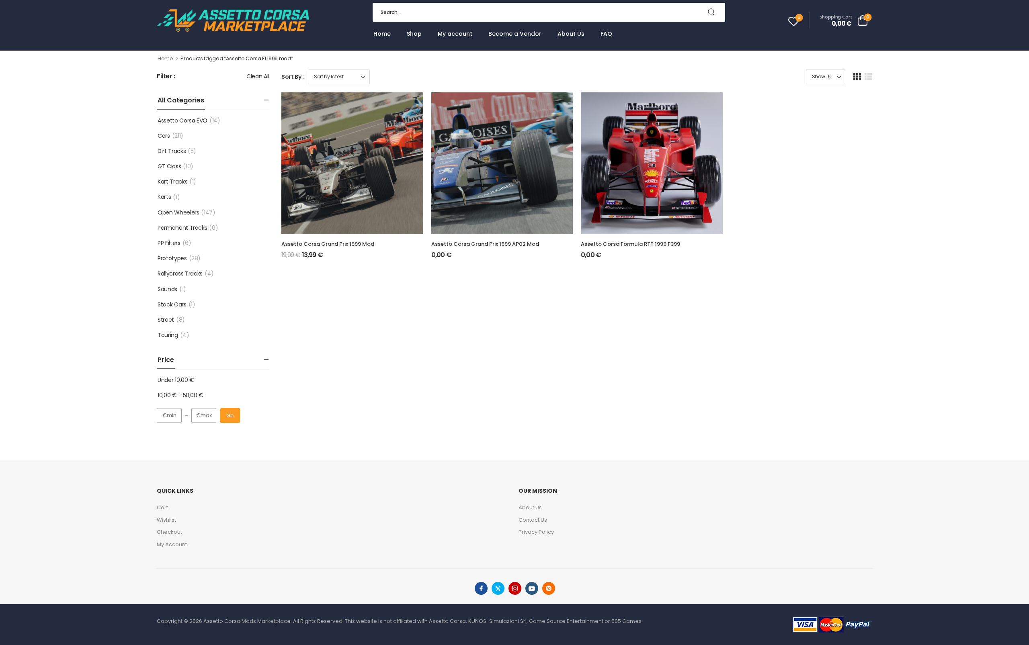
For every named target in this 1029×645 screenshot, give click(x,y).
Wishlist (166, 520)
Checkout (169, 532)
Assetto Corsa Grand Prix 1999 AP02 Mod (485, 244)
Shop (414, 34)
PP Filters (169, 243)
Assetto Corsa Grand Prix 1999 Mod (327, 244)
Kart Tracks (172, 181)
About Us (571, 34)
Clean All (257, 76)
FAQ (606, 34)
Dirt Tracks (172, 151)
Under (176, 380)
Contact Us (533, 520)
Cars (164, 135)
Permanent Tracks (182, 227)
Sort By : (292, 77)
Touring (168, 335)
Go (230, 415)
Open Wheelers (178, 212)
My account (455, 34)
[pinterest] (548, 588)
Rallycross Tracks (180, 273)
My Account (172, 544)
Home (382, 34)
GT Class (169, 166)
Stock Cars (172, 304)
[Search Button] (715, 12)
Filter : (166, 76)
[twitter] (498, 588)
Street (166, 319)
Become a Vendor (514, 34)
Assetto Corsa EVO (182, 120)
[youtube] (531, 588)
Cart (162, 507)
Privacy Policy (536, 532)
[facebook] (481, 588)
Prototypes (172, 258)
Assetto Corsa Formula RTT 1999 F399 (630, 244)
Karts (164, 196)
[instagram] (514, 588)
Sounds (167, 289)
